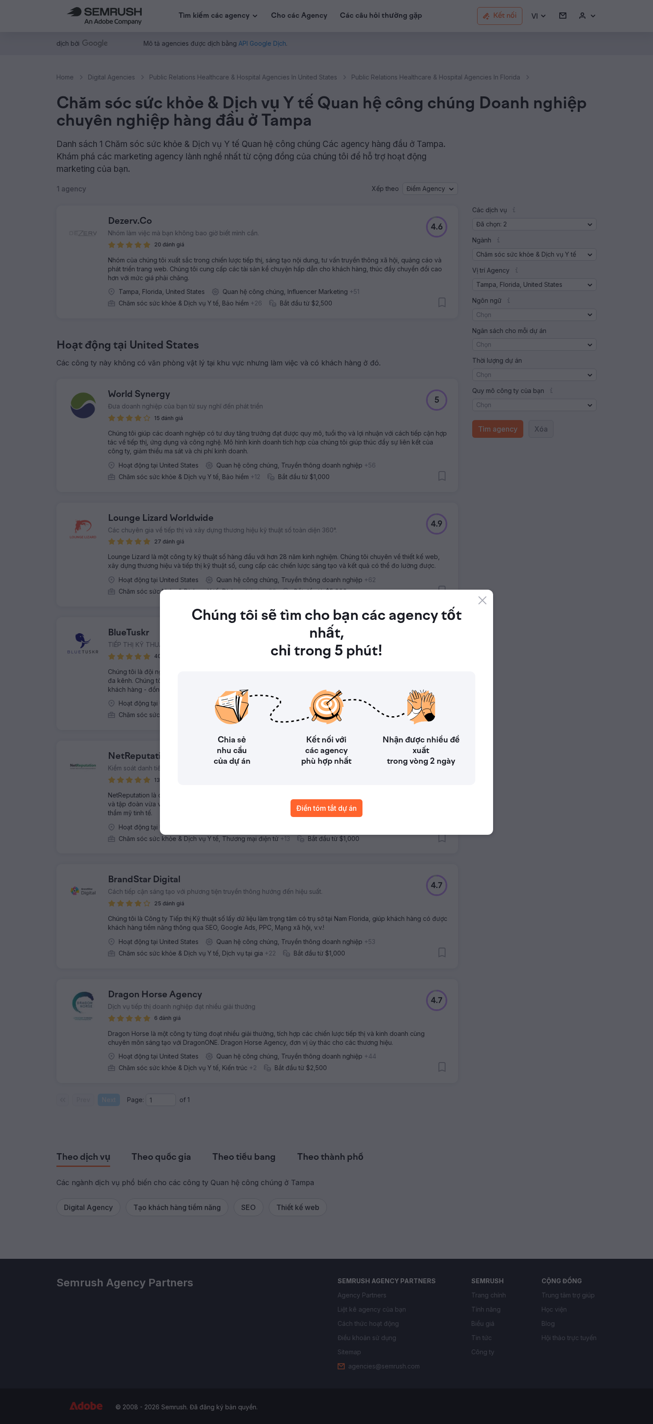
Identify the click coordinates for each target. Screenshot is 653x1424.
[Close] (482, 600)
